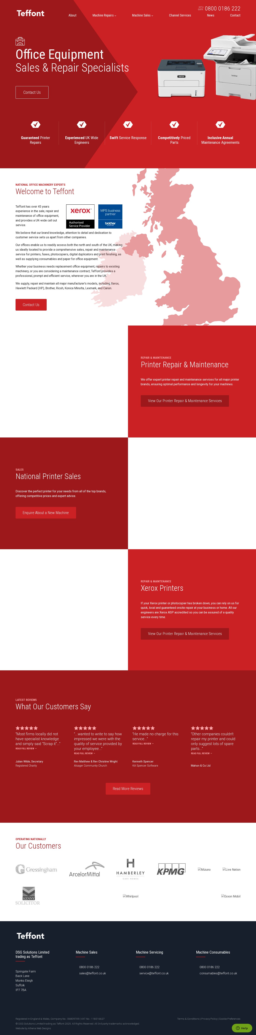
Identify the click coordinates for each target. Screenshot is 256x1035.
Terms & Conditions (188, 1018)
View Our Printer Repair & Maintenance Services (185, 401)
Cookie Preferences (229, 1018)
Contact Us (32, 92)
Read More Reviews (128, 788)
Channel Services (180, 15)
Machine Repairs (103, 15)
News (210, 15)
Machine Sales (141, 15)
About (72, 15)
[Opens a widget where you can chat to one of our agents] (242, 1028)
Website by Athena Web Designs (33, 1028)
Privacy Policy (209, 1018)
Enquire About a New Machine (46, 512)
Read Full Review (25, 748)
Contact (235, 15)
